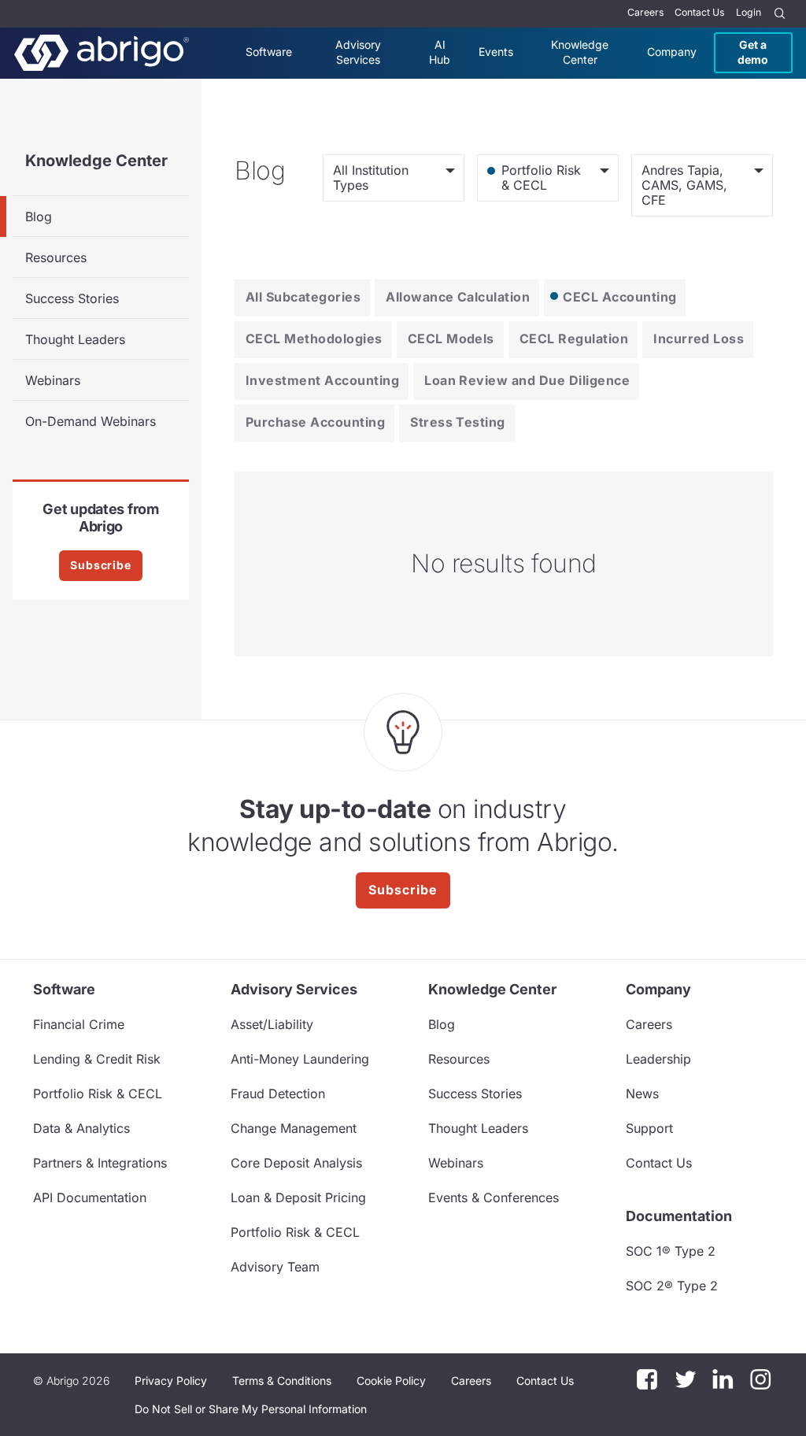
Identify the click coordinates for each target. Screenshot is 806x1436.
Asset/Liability (272, 1024)
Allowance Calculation (458, 297)
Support (649, 1128)
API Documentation (89, 1197)
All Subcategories (303, 297)
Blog (38, 216)
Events (496, 51)
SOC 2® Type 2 (672, 1286)
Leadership (658, 1059)
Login (748, 12)
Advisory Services (358, 51)
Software (269, 51)
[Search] (780, 14)
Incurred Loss (698, 338)
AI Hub (439, 51)
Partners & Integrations (100, 1163)
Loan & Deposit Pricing (298, 1197)
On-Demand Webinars (90, 421)
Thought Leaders (75, 339)
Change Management (294, 1128)
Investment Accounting (322, 380)
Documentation (679, 1216)
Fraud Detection (278, 1093)
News (642, 1093)
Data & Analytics (81, 1128)
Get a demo (753, 51)
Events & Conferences (493, 1197)
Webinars (52, 380)
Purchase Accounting (315, 422)
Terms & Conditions (281, 1380)
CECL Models (451, 338)
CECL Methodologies (314, 338)
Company (672, 51)
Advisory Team (275, 1267)
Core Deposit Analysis (296, 1163)
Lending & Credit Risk (97, 1059)
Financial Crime (78, 1024)
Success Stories (72, 298)
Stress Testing (457, 422)
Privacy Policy (171, 1380)
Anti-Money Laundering (300, 1059)
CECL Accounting (619, 297)
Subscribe (100, 565)
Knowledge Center (579, 51)
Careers (645, 12)
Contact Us (699, 12)
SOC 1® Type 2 (670, 1251)
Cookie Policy (391, 1380)
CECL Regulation (573, 338)
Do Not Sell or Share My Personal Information (251, 1409)
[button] (250, 1409)
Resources (56, 257)
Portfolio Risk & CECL (97, 1093)
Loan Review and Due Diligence (527, 380)
